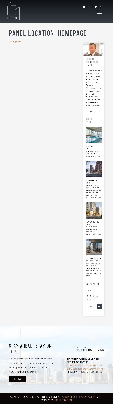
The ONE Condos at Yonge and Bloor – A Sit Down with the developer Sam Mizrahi (94, 230)
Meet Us (93, 112)
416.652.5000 (76, 365)
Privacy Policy (86, 396)
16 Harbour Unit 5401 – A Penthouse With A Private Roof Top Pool (93, 154)
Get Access (18, 379)
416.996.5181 (95, 365)
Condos (89, 290)
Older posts (15, 41)
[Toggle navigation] (99, 12)
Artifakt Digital (63, 400)
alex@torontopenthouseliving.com (85, 368)
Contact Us (69, 396)
